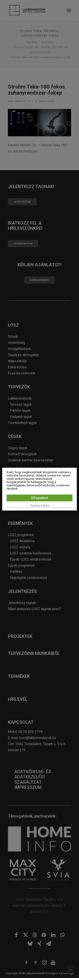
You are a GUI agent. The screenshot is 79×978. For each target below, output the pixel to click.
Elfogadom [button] (39, 498)
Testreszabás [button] (39, 505)
